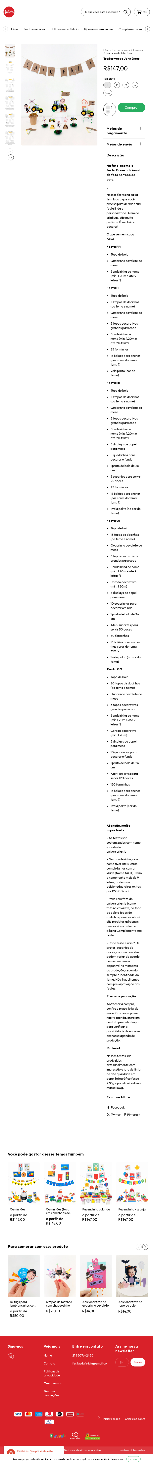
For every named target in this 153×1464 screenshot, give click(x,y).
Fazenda (138, 50)
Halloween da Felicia (64, 29)
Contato (49, 1363)
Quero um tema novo (98, 29)
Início (14, 29)
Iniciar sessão (111, 1419)
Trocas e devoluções (51, 1393)
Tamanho (109, 78)
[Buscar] (125, 12)
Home (48, 1355)
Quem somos (53, 1383)
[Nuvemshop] (132, 1450)
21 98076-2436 (82, 1355)
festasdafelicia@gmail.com (90, 1363)
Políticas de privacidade (52, 1373)
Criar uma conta (135, 1419)
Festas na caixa (34, 29)
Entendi (133, 1458)
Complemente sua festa (135, 29)
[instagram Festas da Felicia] (11, 1356)
